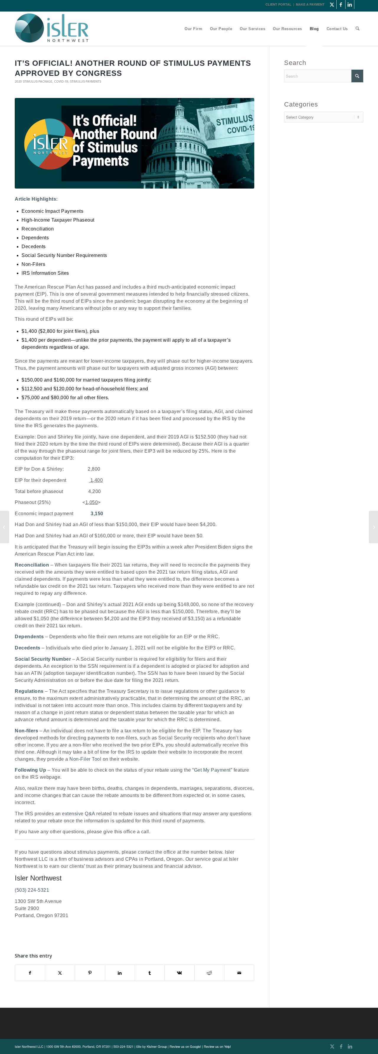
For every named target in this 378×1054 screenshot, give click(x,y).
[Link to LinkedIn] (350, 4)
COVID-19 (61, 81)
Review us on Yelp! (217, 1046)
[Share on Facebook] (30, 973)
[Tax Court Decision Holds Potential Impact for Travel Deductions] (4, 527)
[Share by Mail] (239, 973)
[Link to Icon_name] (358, 4)
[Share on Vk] (179, 973)
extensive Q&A (78, 813)
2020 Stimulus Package (33, 81)
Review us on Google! (185, 1046)
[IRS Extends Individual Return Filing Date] (373, 527)
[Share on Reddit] (209, 973)
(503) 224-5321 (32, 890)
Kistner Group (157, 1046)
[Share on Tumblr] (149, 973)
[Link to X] (332, 4)
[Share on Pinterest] (90, 973)
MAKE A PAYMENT (310, 4)
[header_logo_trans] (52, 29)
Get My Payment (212, 770)
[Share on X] (60, 973)
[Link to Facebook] (341, 4)
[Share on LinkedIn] (120, 973)
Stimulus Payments (85, 81)
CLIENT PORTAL (278, 4)
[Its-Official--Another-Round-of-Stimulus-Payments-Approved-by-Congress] (134, 143)
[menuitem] (193, 29)
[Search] (357, 29)
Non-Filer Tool (85, 759)
